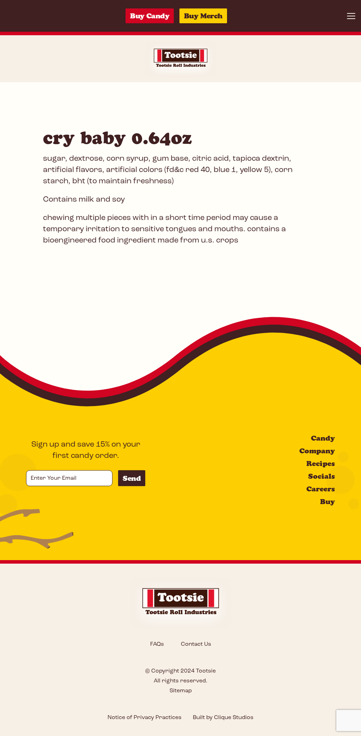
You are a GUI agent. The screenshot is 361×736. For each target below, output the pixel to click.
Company (317, 450)
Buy (327, 501)
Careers (320, 488)
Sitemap (181, 691)
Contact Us (196, 644)
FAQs (157, 644)
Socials (321, 476)
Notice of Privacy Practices (145, 717)
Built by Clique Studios (223, 717)
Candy (323, 438)
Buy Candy (149, 16)
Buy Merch (203, 16)
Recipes (320, 463)
